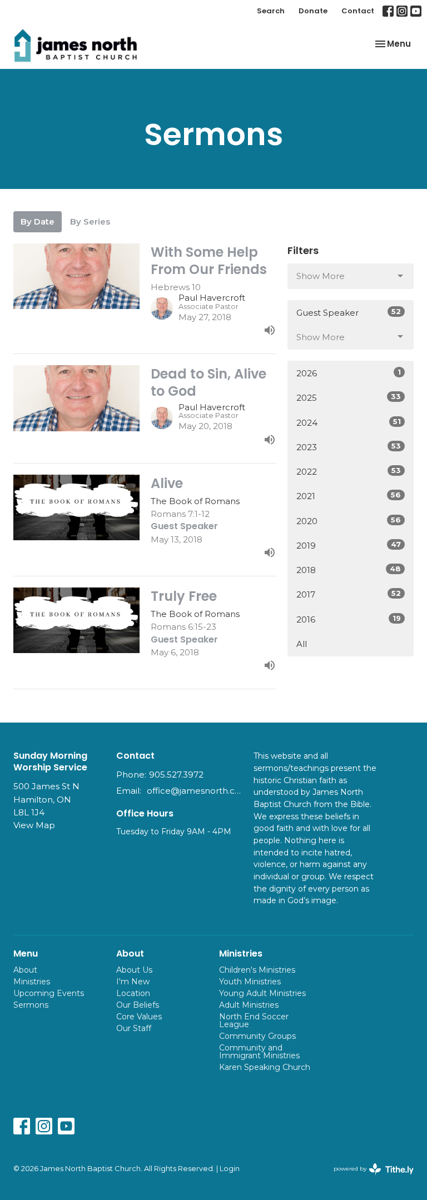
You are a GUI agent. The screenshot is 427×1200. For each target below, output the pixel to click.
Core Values (139, 1017)
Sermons (30, 1005)
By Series (90, 221)
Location (133, 993)
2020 (348, 520)
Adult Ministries (249, 1005)
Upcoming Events (48, 993)
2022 (348, 471)
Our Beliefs (137, 1005)
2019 (348, 545)
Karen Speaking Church (264, 1067)
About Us (134, 970)
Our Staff (133, 1028)
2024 (348, 422)
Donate (313, 11)
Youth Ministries (250, 982)
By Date (37, 221)
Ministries (31, 982)
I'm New (133, 982)
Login (230, 1168)
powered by (368, 1178)
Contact (357, 11)
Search (271, 11)
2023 (348, 446)
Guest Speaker (348, 312)
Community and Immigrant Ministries (259, 1051)
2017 (348, 594)
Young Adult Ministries (262, 993)
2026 (348, 373)
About (25, 970)
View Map (34, 825)
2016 (348, 619)
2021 (348, 495)
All (301, 644)
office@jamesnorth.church (194, 790)
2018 (348, 569)
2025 (348, 397)
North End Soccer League (254, 1020)
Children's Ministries (257, 970)
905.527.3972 (176, 774)
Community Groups (257, 1036)
